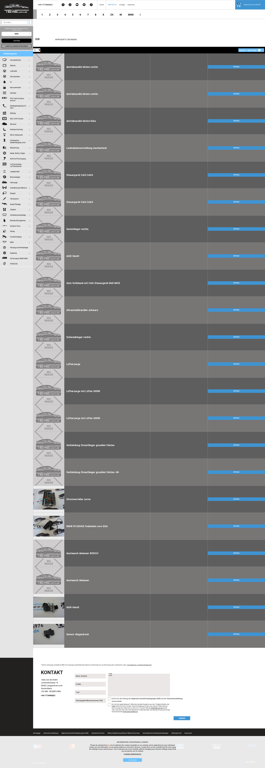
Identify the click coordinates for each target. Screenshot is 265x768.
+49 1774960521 (48, 695)
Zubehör (13, 209)
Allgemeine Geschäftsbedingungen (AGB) (146, 699)
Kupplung (13, 253)
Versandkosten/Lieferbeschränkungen (155, 733)
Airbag (12, 231)
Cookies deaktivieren (132, 754)
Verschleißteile (15, 60)
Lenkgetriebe (14, 171)
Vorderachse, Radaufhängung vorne (18, 141)
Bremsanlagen (15, 177)
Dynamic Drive (15, 226)
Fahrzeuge (13, 182)
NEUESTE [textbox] (242, 50)
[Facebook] (63, 4)
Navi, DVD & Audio (16, 119)
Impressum (188, 733)
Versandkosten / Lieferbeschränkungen (139, 665)
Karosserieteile (15, 87)
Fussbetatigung (15, 237)
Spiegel (12, 193)
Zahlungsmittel (176, 733)
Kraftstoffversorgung (18, 159)
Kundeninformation (98, 733)
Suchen (28, 22)
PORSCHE (13, 264)
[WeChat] (77, 4)
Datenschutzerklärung (174, 699)
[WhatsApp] (70, 4)
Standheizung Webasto (18, 188)
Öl (11, 82)
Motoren (13, 124)
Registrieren (131, 4)
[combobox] (111, 4)
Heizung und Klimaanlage (19, 247)
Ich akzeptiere (132, 760)
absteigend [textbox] (252, 50)
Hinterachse (14, 199)
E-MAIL (78, 684)
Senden (182, 718)
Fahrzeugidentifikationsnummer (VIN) (89, 700)
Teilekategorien (10, 53)
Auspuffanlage (15, 204)
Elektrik (13, 65)
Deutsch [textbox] (111, 5)
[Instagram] (84, 4)
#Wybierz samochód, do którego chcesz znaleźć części (16, 29)
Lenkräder (13, 71)
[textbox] (17, 34)
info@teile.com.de (157, 708)
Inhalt (110, 674)
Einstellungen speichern (16, 46)
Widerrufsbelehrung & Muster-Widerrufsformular (124, 733)
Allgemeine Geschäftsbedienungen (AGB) (75, 733)
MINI (131, 14)
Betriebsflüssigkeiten (18, 220)
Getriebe (13, 93)
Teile (113, 706)
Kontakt (101, 4)
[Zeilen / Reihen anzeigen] (262, 50)
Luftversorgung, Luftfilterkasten (16, 165)
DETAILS (236, 67)
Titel (77, 692)
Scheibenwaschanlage (18, 215)
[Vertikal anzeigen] (259, 50)
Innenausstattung (16, 129)
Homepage (36, 733)
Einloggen (122, 4)
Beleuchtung (14, 148)
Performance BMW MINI (19, 258)
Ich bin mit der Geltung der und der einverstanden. (147, 700)
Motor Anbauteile (16, 135)
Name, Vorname (81, 676)
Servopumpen (15, 76)
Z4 (111, 14)
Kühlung (13, 113)
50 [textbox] (35, 50)
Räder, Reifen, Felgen (17, 153)
